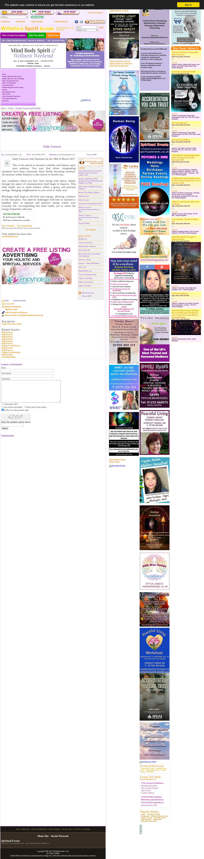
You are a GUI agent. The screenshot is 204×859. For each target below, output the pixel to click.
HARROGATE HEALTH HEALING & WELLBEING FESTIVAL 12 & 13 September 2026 (186, 181)
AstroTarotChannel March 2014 (90, 204)
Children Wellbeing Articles (159, 816)
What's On (82, 267)
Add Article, (114, 61)
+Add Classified (36, 22)
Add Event (52, 35)
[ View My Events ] (95, 13)
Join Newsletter (36, 35)
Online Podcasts (115, 11)
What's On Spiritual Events (10, 81)
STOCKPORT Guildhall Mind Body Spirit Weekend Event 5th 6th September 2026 (186, 157)
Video (121, 61)
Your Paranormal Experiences (11, 96)
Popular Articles (149, 811)
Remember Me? (11, 404)
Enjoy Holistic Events (8, 92)
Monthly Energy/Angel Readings (28, 108)
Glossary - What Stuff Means (88, 263)
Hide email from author (37, 407)
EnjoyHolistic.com (85, 271)
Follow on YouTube (85, 278)
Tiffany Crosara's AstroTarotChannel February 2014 (89, 209)
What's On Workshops (9, 83)
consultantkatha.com (10, 237)
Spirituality (150, 772)
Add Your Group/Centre (118, 66)
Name (3, 368)
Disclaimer (86, 829)
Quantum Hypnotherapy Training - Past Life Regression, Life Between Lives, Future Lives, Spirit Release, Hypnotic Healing (185, 313)
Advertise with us (84, 260)
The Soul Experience (179, 123)
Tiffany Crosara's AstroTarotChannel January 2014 (88, 217)
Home (4, 74)
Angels (143, 814)
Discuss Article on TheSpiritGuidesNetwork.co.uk (24, 315)
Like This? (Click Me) (11, 214)
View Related (90, 230)
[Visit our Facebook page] (76, 23)
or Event (127, 61)
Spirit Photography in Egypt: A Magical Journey (184, 238)
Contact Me (9, 304)
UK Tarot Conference (180, 293)
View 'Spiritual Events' (17, 843)
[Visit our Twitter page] (81, 23)
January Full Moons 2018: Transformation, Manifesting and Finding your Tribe (90, 181)
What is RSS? (87, 296)
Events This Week (150, 777)
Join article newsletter (13, 407)
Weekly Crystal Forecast (11, 346)
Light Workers (146, 819)
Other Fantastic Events (152, 770)
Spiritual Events (10, 840)
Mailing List (82, 239)
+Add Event (5, 22)
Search (101, 27)
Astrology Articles (153, 814)
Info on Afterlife (84, 250)
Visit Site (174, 63)
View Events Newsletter (14, 35)
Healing (143, 818)
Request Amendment (13, 307)
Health (150, 818)
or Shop (125, 11)
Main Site (43, 836)
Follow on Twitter (84, 286)
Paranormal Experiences (149, 821)
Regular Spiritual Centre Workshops (13, 78)
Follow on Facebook (85, 282)
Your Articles (6, 94)
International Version (117, 460)
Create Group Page (85, 242)
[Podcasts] (95, 23)
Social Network (60, 836)
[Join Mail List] (86, 100)
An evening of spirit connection (183, 72)
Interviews (5, 101)
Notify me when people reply (16, 410)
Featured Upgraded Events (148, 779)
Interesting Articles (160, 818)
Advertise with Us (67, 829)
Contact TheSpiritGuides (87, 274)
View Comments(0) (24, 226)
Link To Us (78, 829)
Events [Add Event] (151, 765)
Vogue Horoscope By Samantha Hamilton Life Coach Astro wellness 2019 (89, 173)
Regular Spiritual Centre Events (12, 76)
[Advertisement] (52, 136)
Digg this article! (11, 309)
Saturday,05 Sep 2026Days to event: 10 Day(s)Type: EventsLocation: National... (153, 803)
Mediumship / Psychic (147, 768)
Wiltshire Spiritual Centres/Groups (12, 87)
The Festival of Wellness (181, 140)
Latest (81, 167)
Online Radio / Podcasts (87, 246)
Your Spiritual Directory (9, 98)
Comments (5, 379)
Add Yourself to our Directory (120, 64)
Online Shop (25, 829)
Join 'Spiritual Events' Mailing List (37, 843)
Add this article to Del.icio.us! (16, 312)
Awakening (145, 816)
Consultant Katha (9, 357)
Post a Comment (8, 226)
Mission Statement (54, 829)
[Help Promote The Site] (117, 465)
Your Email (6, 373)
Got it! (188, 5)
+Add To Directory (61, 22)
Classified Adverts (7, 85)
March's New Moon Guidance (89, 192)
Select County (114, 462)
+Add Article (20, 22)
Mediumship (157, 819)
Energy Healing (84, 223)
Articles (10, 108)
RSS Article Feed (88, 293)
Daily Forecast (83, 196)
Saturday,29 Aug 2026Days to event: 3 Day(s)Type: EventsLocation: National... (152, 787)
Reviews (4, 89)
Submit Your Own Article (11, 324)
